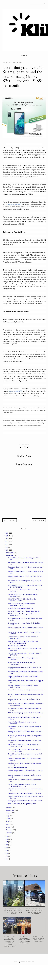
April (8, 824)
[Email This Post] (27, 447)
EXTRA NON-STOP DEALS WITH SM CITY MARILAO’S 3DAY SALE (23, 642)
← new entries (9, 520)
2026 (7, 533)
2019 (6, 836)
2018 (6, 839)
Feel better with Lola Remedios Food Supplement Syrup (21, 604)
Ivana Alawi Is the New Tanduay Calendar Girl (24, 611)
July (8, 816)
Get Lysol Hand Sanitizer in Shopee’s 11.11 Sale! (24, 793)
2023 (7, 541)
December (10, 552)
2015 (6, 847)
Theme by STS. (29, 962)
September (10, 810)
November (10, 555)
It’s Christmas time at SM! (17, 768)
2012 (6, 856)
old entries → (38, 520)
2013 (6, 853)
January (9, 833)
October (9, 807)
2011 (6, 859)
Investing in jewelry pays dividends (20, 608)
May (7, 821)
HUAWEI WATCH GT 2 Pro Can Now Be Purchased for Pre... (22, 600)
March (8, 827)
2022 (7, 544)
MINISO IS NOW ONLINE (17, 646)
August (9, 813)
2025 (7, 536)
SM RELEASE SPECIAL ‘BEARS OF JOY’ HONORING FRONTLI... (22, 785)
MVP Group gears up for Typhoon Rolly (22, 804)
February (9, 830)
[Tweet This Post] (20, 447)
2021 (6, 547)
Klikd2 (16, 962)
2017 (6, 842)
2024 (7, 539)
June (8, 818)
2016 (6, 845)
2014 (6, 850)
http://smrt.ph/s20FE (14, 204)
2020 (7, 550)
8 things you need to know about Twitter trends (25, 801)
